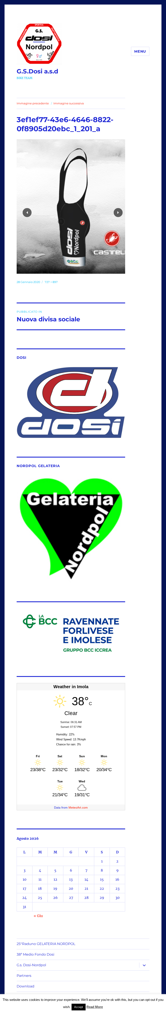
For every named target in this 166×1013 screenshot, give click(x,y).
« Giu (38, 916)
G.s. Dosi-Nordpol (31, 965)
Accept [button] (78, 1007)
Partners (24, 976)
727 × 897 (51, 282)
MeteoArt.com (78, 807)
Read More (94, 1007)
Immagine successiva (68, 103)
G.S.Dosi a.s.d (37, 71)
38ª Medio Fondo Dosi (35, 954)
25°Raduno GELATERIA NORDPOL (46, 944)
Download (25, 986)
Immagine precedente (33, 103)
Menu (140, 51)
